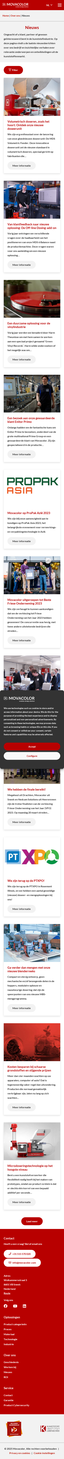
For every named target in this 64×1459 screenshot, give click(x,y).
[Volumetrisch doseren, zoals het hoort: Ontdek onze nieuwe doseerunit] (32, 125)
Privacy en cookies (19, 1453)
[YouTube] (15, 1306)
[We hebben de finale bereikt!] (32, 788)
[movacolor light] (15, 5)
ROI (6, 1377)
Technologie (10, 1339)
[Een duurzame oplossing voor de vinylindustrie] (32, 323)
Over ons (15, 15)
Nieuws (8, 1372)
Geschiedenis (11, 1362)
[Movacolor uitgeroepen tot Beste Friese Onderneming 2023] (32, 602)
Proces (7, 1329)
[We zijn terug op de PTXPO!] (32, 877)
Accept (32, 746)
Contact (8, 1395)
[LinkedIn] (24, 1306)
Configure (32, 756)
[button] (49, 5)
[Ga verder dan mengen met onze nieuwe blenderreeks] (32, 970)
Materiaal (9, 1334)
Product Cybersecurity (16, 1405)
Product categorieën (15, 1324)
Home (5, 15)
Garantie (9, 1400)
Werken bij (10, 1367)
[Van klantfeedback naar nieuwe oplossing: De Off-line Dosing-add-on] (32, 226)
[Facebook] (5, 1306)
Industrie (9, 1344)
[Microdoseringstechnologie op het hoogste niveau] (32, 1166)
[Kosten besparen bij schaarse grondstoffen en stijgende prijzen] (32, 1069)
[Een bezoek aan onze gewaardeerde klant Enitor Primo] (32, 418)
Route (7, 1293)
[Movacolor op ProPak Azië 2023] (32, 509)
